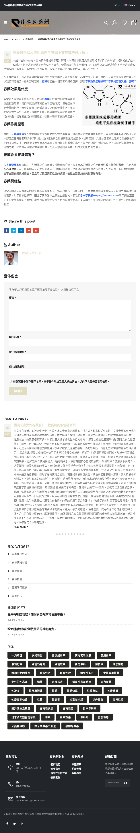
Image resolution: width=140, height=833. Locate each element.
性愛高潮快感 (19, 699)
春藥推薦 (17, 579)
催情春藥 (80, 664)
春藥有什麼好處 (59, 773)
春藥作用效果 (19, 554)
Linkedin (22, 824)
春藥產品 (14, 165)
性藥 (39, 699)
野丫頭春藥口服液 (45, 726)
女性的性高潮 (19, 681)
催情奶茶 (16, 664)
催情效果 (60, 664)
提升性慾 (98, 699)
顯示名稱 (15, 337)
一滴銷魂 (16, 655)
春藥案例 (55, 777)
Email (35, 230)
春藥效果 (65, 717)
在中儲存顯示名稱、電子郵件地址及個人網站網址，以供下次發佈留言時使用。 (61, 381)
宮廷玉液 (57, 681)
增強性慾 (45, 673)
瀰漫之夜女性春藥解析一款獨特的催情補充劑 (45, 425)
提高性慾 (68, 708)
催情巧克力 (38, 664)
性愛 (54, 690)
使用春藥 (106, 655)
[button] (56, 534)
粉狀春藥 (76, 769)
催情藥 (99, 664)
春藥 (44, 81)
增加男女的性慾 (20, 673)
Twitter (13, 230)
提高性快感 (46, 708)
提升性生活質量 (20, 708)
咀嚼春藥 (76, 773)
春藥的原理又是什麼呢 (121, 81)
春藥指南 (17, 571)
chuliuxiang (31, 253)
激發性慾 (103, 717)
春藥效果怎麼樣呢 (95, 81)
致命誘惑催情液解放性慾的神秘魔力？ (32, 629)
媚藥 (39, 681)
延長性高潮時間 (81, 681)
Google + (28, 230)
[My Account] (114, 22)
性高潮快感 (76, 699)
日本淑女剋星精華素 (23, 717)
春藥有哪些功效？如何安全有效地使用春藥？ (36, 614)
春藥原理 (19, 134)
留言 (12, 297)
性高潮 (56, 699)
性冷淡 (15, 690)
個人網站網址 (16, 366)
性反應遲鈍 (35, 690)
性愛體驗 (113, 690)
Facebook (6, 230)
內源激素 (11, 169)
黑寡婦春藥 (72, 726)
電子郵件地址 (17, 352)
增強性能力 (87, 673)
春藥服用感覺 (19, 587)
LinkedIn (21, 230)
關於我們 (55, 764)
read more (20, 527)
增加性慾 (118, 664)
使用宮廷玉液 (83, 655)
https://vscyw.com (106, 195)
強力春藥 (106, 681)
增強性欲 (65, 673)
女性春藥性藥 (111, 673)
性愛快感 (72, 690)
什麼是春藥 (58, 655)
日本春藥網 (86, 195)
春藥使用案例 (19, 562)
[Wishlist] (124, 22)
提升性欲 (118, 699)
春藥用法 (17, 596)
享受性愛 (37, 655)
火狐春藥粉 (18, 726)
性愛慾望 (92, 690)
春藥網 (84, 717)
